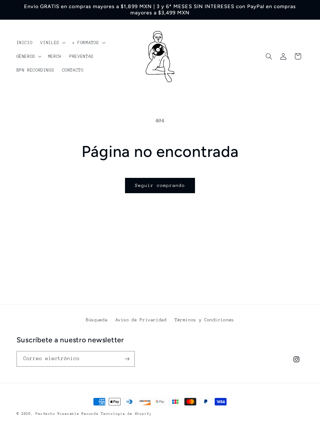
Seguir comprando (160, 185)
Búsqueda (97, 319)
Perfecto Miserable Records (67, 414)
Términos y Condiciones (204, 319)
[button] (52, 42)
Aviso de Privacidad (141, 319)
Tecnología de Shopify (126, 414)
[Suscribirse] (127, 358)
